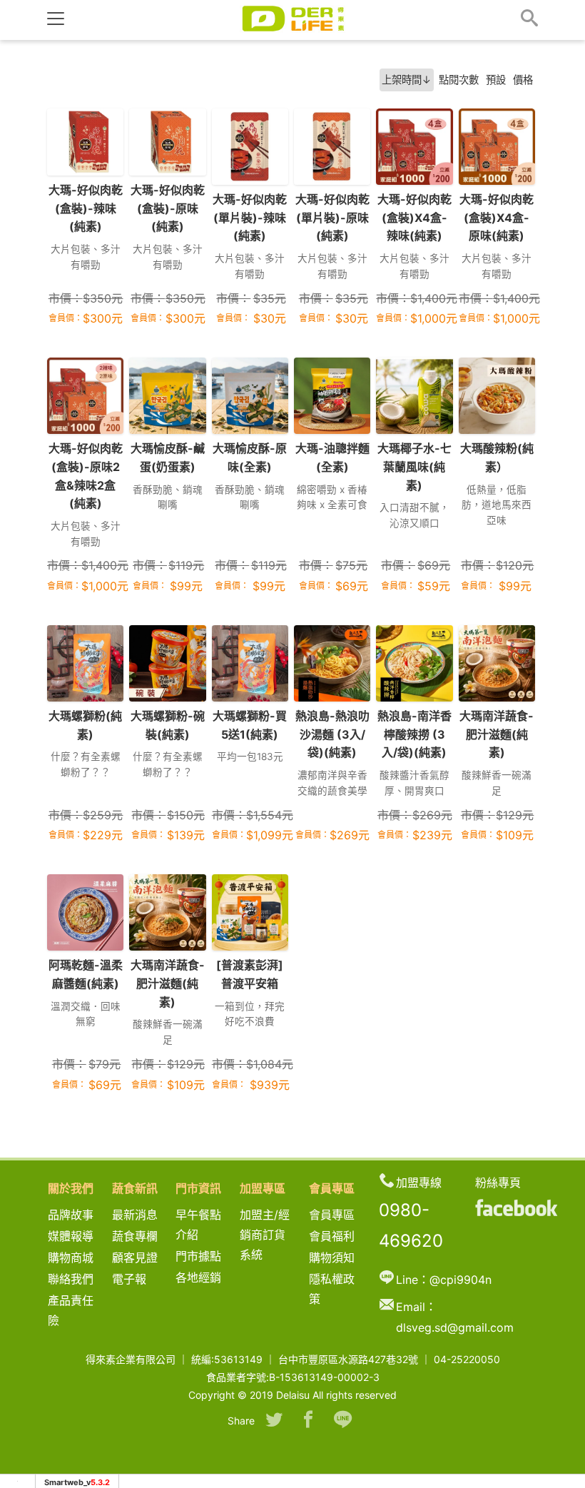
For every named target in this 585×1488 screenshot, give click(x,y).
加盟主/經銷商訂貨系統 (265, 1235)
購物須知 (332, 1257)
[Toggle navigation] (56, 18)
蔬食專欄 (135, 1236)
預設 (496, 80)
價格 (523, 80)
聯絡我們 (70, 1279)
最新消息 (140, 1215)
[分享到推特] (274, 1421)
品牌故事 (82, 1215)
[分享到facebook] (308, 1421)
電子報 (129, 1279)
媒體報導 (70, 1236)
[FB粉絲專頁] (516, 1207)
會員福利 (332, 1236)
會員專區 (332, 1215)
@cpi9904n (460, 1279)
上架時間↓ (407, 80)
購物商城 (70, 1257)
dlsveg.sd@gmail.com (455, 1327)
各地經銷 (198, 1277)
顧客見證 (135, 1257)
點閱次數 (459, 80)
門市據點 (198, 1256)
